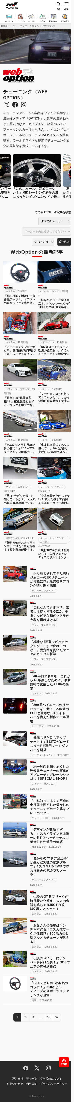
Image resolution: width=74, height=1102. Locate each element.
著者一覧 (31, 1078)
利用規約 (31, 1083)
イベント (31, 21)
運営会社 (17, 1078)
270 (49, 1017)
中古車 (42, 21)
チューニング (20, 21)
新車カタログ (53, 21)
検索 (58, 9)
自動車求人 (65, 21)
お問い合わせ (15, 1083)
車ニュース (9, 21)
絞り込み (64, 241)
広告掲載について (51, 1078)
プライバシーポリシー (53, 1083)
